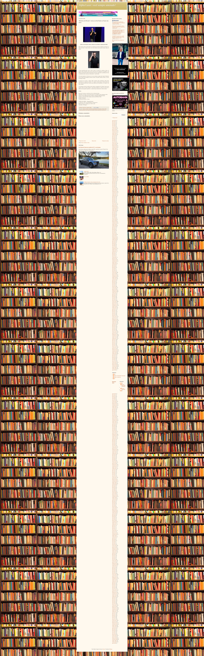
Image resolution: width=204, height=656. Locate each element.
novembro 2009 (114, 366)
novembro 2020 (114, 207)
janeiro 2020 (114, 220)
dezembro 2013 (114, 304)
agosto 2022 (114, 181)
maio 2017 (113, 255)
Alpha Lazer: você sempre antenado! (97, 5)
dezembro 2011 (114, 334)
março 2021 (114, 202)
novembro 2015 (114, 276)
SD (114, 378)
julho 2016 (113, 266)
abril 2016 (113, 269)
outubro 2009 (114, 367)
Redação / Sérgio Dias (117, 377)
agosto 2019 (114, 226)
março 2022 (114, 187)
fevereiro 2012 (114, 331)
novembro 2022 (114, 177)
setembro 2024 (114, 149)
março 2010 (114, 361)
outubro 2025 (114, 133)
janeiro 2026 (114, 129)
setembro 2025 (114, 134)
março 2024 (114, 157)
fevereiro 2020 (114, 219)
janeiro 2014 (114, 302)
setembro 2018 (114, 239)
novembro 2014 (114, 291)
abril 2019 (113, 231)
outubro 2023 (114, 163)
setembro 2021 (114, 195)
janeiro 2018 (114, 247)
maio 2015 (113, 283)
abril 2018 (113, 245)
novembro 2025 (114, 131)
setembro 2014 (114, 292)
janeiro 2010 (114, 363)
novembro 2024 (114, 147)
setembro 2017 (114, 250)
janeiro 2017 (114, 258)
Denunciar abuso (114, 382)
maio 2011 (113, 343)
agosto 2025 (114, 135)
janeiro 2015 (114, 288)
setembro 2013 (114, 307)
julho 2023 (113, 167)
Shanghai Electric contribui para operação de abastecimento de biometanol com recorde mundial (118, 22)
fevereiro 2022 (114, 188)
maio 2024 (113, 154)
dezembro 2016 (114, 259)
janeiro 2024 (114, 159)
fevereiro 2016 (114, 272)
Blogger (111, 649)
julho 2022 (113, 182)
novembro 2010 (114, 350)
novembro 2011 (114, 335)
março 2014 (114, 300)
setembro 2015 (114, 278)
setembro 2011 (114, 338)
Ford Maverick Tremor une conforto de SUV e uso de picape (90, 147)
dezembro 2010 (114, 349)
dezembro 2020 (114, 206)
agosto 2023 (114, 166)
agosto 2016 (114, 264)
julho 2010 (113, 355)
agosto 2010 (114, 354)
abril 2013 (113, 314)
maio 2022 (113, 185)
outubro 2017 (114, 249)
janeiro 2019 (114, 235)
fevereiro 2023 (114, 173)
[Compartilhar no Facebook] (97, 107)
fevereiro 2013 (114, 316)
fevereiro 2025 (114, 143)
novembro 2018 (114, 238)
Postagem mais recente (82, 140)
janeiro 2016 (114, 273)
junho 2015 (113, 282)
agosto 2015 (114, 280)
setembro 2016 (114, 263)
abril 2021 (113, 201)
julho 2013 (113, 310)
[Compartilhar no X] (96, 107)
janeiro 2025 (114, 144)
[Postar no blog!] (95, 107)
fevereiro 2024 (114, 158)
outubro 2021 (114, 193)
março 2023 (114, 172)
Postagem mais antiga (105, 140)
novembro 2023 (114, 162)
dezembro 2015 (114, 274)
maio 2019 (113, 230)
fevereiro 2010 (114, 362)
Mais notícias (114, 40)
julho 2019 (113, 228)
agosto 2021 (114, 196)
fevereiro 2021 (114, 204)
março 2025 (114, 142)
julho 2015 (113, 281)
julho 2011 (113, 340)
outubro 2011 (114, 336)
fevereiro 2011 (114, 347)
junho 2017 (113, 254)
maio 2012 (113, 328)
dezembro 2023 (114, 161)
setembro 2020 (114, 210)
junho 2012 (113, 326)
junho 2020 (113, 214)
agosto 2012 (114, 324)
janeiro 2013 (114, 318)
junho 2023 (113, 168)
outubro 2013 (114, 306)
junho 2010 (113, 357)
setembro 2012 (114, 323)
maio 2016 (113, 268)
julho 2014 (113, 295)
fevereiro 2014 (114, 301)
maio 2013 (113, 312)
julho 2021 (113, 197)
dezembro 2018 (114, 236)
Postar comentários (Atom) (85, 142)
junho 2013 (113, 311)
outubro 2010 (114, 352)
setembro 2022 (114, 180)
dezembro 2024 (114, 145)
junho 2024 (113, 153)
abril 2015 (113, 285)
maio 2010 (113, 358)
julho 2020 (113, 212)
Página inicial (94, 140)
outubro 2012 (114, 321)
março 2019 (114, 233)
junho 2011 (113, 342)
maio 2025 (113, 139)
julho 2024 (113, 152)
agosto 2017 (114, 252)
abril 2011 (113, 344)
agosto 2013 (114, 309)
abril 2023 (113, 171)
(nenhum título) (86, 171)
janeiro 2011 (114, 348)
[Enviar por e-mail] (94, 107)
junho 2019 (113, 229)
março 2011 (114, 345)
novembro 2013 (114, 305)
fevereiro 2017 (114, 257)
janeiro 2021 (114, 205)
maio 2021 (113, 200)
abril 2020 (113, 216)
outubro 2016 (114, 262)
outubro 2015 (114, 277)
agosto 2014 (114, 293)
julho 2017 (113, 253)
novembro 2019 (114, 223)
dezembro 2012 (114, 319)
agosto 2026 (114, 120)
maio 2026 (113, 124)
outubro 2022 (114, 178)
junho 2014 (113, 296)
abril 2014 (113, 299)
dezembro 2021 (114, 191)
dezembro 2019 (114, 221)
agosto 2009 (114, 369)
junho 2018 (113, 243)
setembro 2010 (114, 353)
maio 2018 (113, 244)
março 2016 (114, 271)
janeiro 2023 (114, 174)
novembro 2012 (114, 320)
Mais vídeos (118, 40)
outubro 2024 (114, 148)
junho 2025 (113, 138)
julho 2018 (113, 242)
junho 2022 (113, 183)
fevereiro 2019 (114, 234)
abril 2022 (113, 186)
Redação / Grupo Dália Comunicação (119, 375)
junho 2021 (113, 199)
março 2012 (114, 330)
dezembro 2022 (114, 176)
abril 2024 (113, 155)
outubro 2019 (114, 224)
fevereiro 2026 (114, 128)
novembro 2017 (114, 248)
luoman (104, 649)
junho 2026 (113, 123)
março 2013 (114, 315)
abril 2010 (113, 359)
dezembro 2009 (114, 364)
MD (114, 374)
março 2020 (114, 218)
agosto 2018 (114, 240)
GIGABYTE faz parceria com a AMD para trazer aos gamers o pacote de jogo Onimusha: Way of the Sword (118, 37)
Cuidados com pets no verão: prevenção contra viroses (92, 181)
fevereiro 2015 (114, 287)
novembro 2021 (114, 192)
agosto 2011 (114, 339)
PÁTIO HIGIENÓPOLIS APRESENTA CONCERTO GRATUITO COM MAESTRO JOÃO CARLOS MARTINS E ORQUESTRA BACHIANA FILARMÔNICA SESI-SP (118, 32)
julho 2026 (113, 121)
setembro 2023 (114, 164)
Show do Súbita (86, 176)
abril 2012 (113, 329)
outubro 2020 (114, 209)
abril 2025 (113, 140)
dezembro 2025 (114, 130)
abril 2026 (113, 125)
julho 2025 (113, 136)
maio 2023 (113, 169)
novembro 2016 (114, 261)
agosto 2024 (114, 150)
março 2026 (114, 126)
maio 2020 (113, 215)
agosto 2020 (114, 211)
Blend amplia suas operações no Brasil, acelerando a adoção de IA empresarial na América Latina (118, 27)
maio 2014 (113, 297)
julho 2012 (113, 325)
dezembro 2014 (114, 290)
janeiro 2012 (114, 333)
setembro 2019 (114, 225)
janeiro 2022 (114, 190)
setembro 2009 (114, 368)
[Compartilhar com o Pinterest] (98, 107)
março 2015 (114, 286)
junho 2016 (113, 267)
